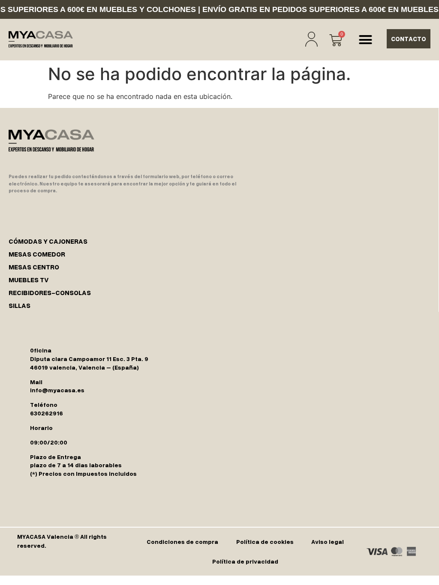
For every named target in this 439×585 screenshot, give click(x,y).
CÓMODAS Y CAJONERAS (48, 241)
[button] (365, 40)
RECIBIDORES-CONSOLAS (50, 292)
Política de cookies (265, 541)
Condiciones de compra (182, 541)
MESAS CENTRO (34, 267)
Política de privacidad (245, 561)
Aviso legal (327, 541)
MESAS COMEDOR (37, 254)
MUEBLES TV (29, 280)
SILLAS (19, 305)
